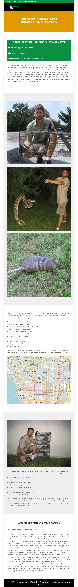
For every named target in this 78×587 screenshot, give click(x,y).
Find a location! (11, 1)
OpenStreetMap (60, 403)
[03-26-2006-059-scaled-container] (39, 467)
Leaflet (52, 403)
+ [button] (10, 359)
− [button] (10, 362)
